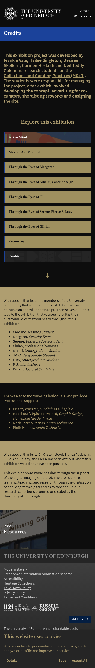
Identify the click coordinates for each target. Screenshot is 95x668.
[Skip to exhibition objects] (47, 276)
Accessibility (13, 578)
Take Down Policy (17, 588)
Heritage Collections (19, 583)
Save (62, 660)
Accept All (79, 660)
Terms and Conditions (21, 597)
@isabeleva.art (44, 413)
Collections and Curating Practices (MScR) (44, 76)
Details (11, 660)
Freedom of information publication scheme (38, 574)
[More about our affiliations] (31, 607)
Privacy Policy (14, 592)
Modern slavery (15, 569)
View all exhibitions (82, 13)
